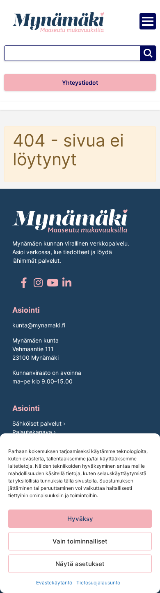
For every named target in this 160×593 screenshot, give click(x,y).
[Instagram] (38, 282)
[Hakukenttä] (72, 53)
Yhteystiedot (80, 82)
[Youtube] (52, 282)
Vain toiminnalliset (80, 541)
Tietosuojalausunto (98, 582)
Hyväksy (80, 519)
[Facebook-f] (23, 282)
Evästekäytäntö (54, 582)
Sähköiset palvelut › (38, 423)
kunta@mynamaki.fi (38, 325)
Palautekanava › (34, 431)
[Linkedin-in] (66, 282)
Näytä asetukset (80, 564)
